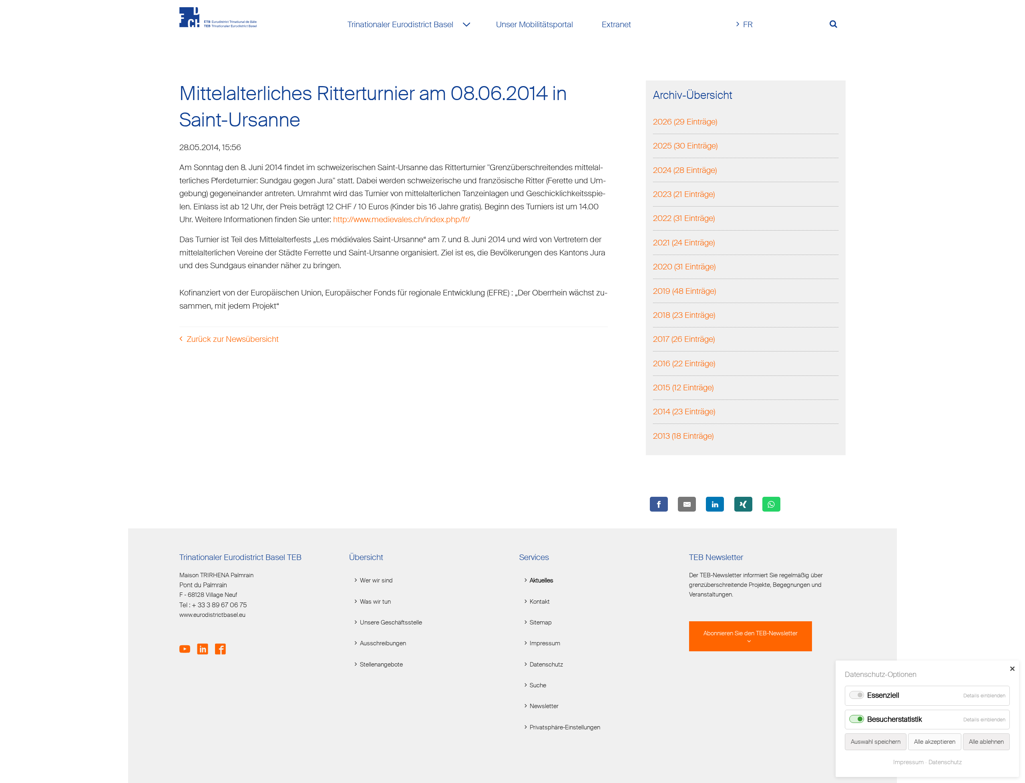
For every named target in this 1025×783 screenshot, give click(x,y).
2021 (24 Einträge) (684, 242)
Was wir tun (375, 602)
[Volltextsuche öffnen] (836, 24)
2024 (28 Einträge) (685, 170)
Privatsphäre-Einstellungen (565, 727)
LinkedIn (205, 644)
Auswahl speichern (875, 742)
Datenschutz (546, 665)
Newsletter (544, 706)
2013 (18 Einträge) (683, 436)
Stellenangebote (381, 665)
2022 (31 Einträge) (684, 218)
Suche (538, 685)
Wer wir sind (376, 580)
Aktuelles (541, 580)
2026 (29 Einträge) (685, 121)
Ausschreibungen (383, 643)
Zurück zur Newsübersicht (233, 339)
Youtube (187, 644)
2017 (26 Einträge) (684, 339)
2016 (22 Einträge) (684, 363)
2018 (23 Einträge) (684, 315)
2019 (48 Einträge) (684, 291)
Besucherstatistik (894, 719)
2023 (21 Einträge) (684, 194)
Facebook (223, 644)
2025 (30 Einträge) (685, 146)
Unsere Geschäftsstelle (391, 622)
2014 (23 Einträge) (684, 411)
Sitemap (541, 622)
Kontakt (540, 602)
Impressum (545, 643)
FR (748, 24)
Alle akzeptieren (934, 742)
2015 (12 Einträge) (683, 387)
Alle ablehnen (986, 742)
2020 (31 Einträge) (684, 266)
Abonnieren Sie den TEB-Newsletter (750, 633)
